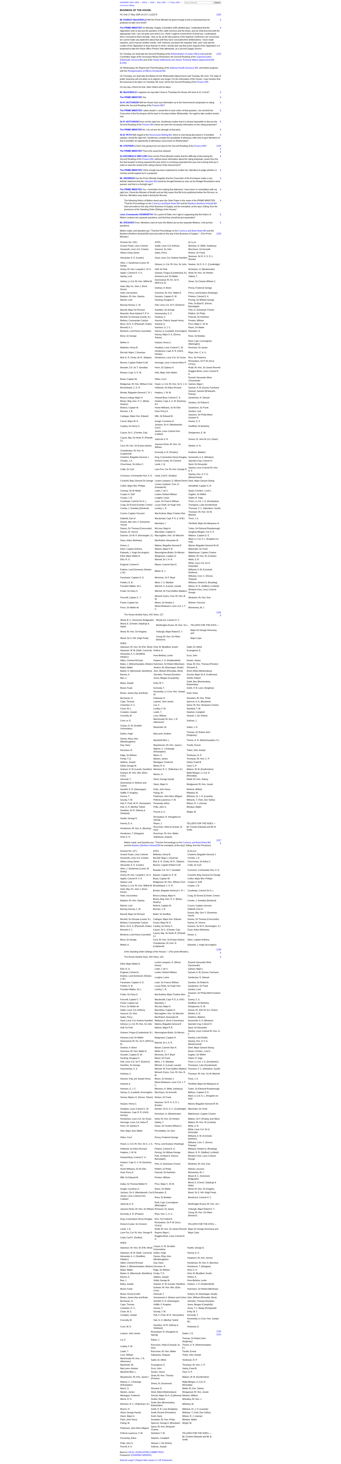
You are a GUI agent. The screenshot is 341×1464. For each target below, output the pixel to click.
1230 (218, 1331)
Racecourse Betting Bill (160, 135)
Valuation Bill (151, 181)
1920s (145, 2)
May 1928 (161, 2)
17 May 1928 (174, 2)
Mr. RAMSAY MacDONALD (133, 20)
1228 (218, 949)
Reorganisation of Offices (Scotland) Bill (146, 71)
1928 (152, 2)
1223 (218, 54)
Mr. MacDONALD (128, 92)
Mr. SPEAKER (127, 222)
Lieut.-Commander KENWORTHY (136, 214)
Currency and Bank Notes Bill (166, 203)
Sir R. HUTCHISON (129, 102)
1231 (218, 1334)
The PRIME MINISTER (131, 28)
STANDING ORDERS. (141, 1455)
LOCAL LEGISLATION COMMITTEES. (145, 1452)
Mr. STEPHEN (127, 146)
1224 (218, 146)
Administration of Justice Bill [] (187, 54)
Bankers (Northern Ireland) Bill (202, 203)
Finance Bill (202, 82)
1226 (218, 612)
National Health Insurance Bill (184, 68)
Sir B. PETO (126, 135)
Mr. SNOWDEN (127, 178)
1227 (218, 840)
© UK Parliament (164, 1460)
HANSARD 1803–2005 (129, 2)
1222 (218, 14)
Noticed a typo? (127, 1460)
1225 (218, 234)
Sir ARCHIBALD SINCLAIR (133, 156)
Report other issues (145, 1460)
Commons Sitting (127, 5)
